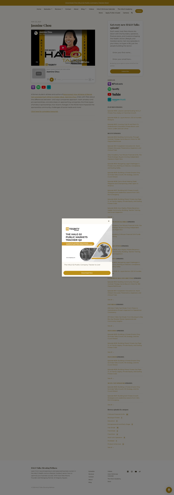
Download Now (87, 273)
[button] (109, 221)
